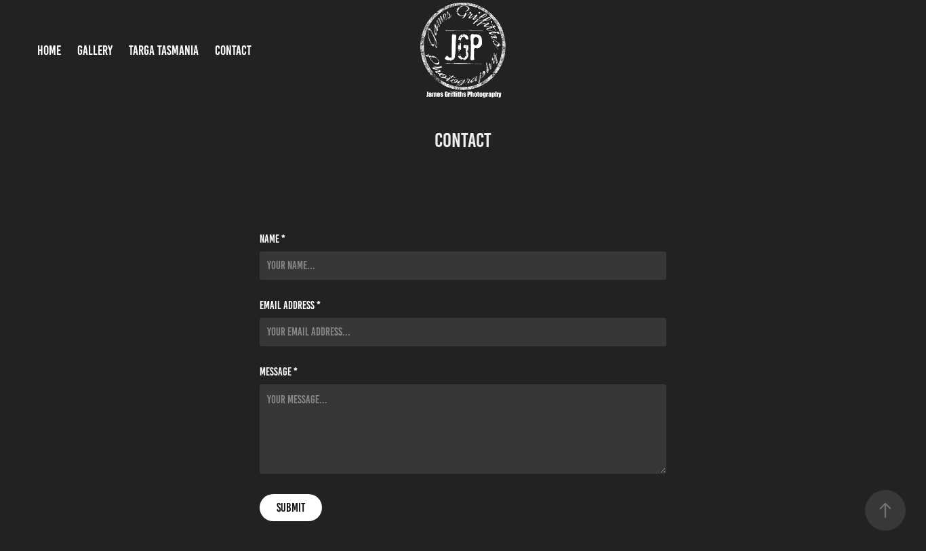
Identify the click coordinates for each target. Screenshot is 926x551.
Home (49, 50)
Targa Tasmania (164, 50)
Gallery (95, 50)
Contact (233, 50)
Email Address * (290, 305)
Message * (279, 372)
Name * (272, 239)
